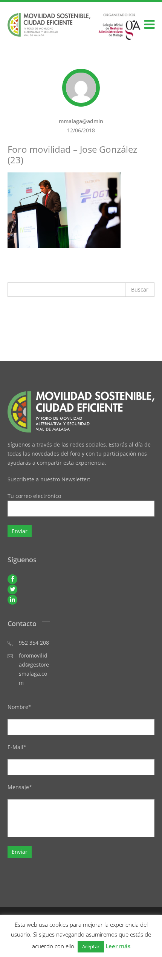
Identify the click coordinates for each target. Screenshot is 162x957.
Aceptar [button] (90, 946)
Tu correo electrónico (34, 495)
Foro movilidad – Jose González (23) (72, 154)
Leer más (117, 946)
